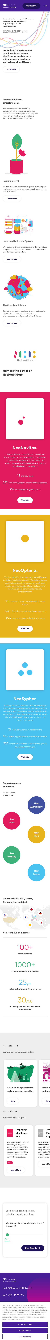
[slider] (7, 1234)
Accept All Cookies (25, 1324)
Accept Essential (25, 1330)
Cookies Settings (25, 1336)
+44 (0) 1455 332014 (14, 1295)
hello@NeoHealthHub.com (17, 1287)
